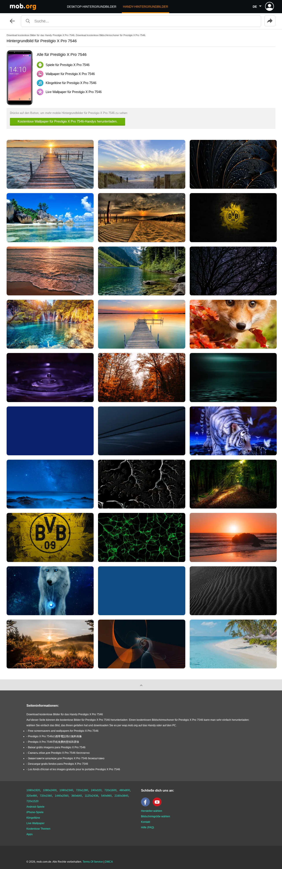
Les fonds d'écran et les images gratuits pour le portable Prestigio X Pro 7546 (74, 769)
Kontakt (145, 821)
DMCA (109, 861)
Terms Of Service (93, 861)
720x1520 (32, 801)
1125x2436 (91, 795)
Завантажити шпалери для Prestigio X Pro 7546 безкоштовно (66, 758)
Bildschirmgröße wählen (155, 816)
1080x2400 (50, 790)
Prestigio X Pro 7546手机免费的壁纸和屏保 (53, 741)
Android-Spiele (35, 806)
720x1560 (46, 795)
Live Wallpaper (35, 823)
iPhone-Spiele (35, 812)
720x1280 (82, 790)
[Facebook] (146, 805)
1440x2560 (62, 795)
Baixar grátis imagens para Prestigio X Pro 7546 (56, 747)
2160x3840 (121, 795)
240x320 (96, 790)
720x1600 (110, 790)
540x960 (106, 795)
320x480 (31, 795)
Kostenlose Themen (38, 828)
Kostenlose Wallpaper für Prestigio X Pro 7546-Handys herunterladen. (67, 121)
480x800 (124, 790)
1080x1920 (33, 790)
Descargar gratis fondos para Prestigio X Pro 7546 (58, 763)
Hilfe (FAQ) (147, 827)
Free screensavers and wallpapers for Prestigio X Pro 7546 (63, 730)
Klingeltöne (33, 817)
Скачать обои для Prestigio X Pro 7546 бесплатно (59, 752)
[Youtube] (158, 805)
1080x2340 (66, 790)
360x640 (76, 795)
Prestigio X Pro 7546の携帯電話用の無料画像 (55, 736)
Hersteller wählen (151, 810)
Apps (29, 834)
